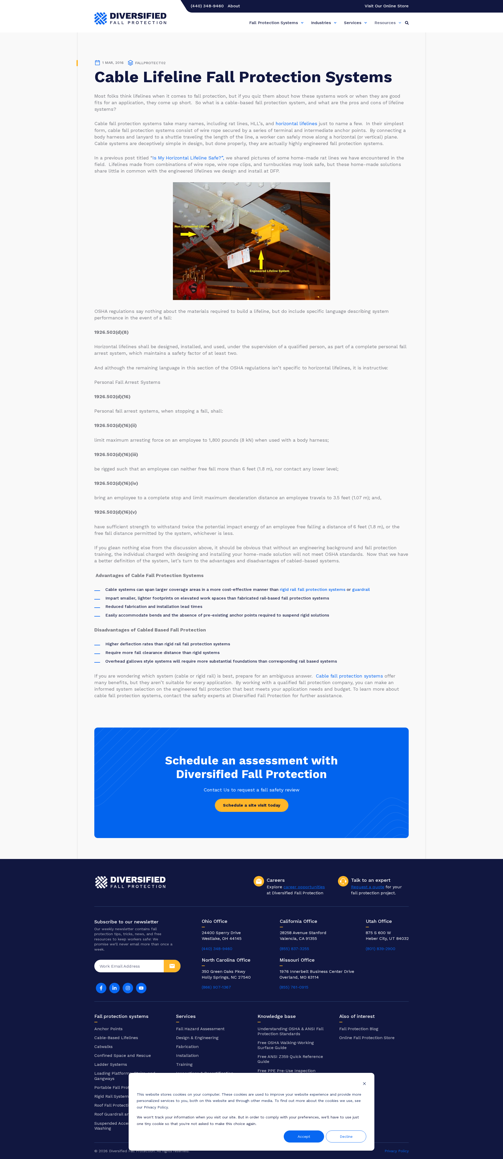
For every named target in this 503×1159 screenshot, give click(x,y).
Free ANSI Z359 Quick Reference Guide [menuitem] (290, 1059)
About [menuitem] (234, 6)
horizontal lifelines (296, 123)
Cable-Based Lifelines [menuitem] (116, 1037)
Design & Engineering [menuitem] (197, 1037)
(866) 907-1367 (216, 987)
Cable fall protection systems (349, 676)
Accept (304, 1136)
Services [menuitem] (352, 22)
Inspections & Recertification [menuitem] (204, 1073)
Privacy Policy (397, 1151)
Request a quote (367, 886)
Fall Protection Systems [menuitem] (273, 22)
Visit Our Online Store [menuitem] (387, 6)
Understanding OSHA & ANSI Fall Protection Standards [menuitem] (290, 1031)
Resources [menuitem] (385, 22)
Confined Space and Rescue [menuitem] (122, 1055)
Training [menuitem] (184, 1064)
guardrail (361, 589)
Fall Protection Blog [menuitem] (358, 1028)
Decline (346, 1136)
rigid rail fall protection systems (312, 589)
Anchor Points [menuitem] (108, 1028)
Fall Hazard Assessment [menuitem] (200, 1028)
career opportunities (304, 886)
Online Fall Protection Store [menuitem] (367, 1037)
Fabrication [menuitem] (187, 1046)
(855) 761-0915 (294, 987)
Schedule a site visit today (251, 805)
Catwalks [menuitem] (103, 1046)
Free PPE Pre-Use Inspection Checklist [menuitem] (286, 1073)
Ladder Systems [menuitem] (110, 1064)
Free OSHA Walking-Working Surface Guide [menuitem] (286, 1045)
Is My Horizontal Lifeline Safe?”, (188, 157)
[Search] (407, 22)
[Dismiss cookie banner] (364, 1084)
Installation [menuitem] (187, 1055)
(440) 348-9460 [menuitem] (207, 6)
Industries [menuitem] (321, 22)
